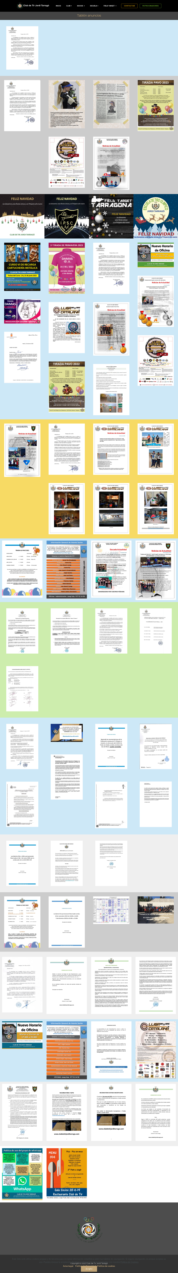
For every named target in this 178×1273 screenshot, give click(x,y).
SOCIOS (80, 6)
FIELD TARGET (109, 6)
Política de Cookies (129, 1262)
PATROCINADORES (150, 6)
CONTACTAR (129, 6)
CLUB (68, 6)
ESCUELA (93, 6)
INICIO (58, 6)
